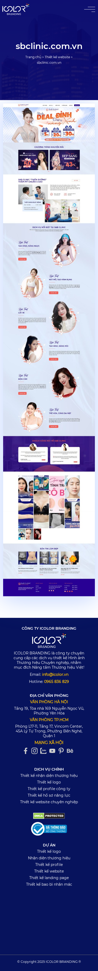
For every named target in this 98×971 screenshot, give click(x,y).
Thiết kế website (57, 57)
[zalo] (44, 751)
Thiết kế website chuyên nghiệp (49, 802)
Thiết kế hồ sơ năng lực (49, 795)
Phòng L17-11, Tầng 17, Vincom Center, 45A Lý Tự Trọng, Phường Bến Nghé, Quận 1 (49, 731)
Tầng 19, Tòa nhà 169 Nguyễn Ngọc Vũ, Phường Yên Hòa (49, 711)
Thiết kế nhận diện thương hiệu (49, 775)
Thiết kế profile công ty (49, 788)
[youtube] (53, 751)
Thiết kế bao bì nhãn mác (49, 884)
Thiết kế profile (49, 864)
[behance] (71, 751)
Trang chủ (33, 57)
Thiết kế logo (49, 782)
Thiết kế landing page (49, 877)
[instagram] (35, 751)
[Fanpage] (26, 751)
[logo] (49, 641)
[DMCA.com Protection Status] (49, 815)
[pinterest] (62, 751)
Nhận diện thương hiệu (49, 858)
